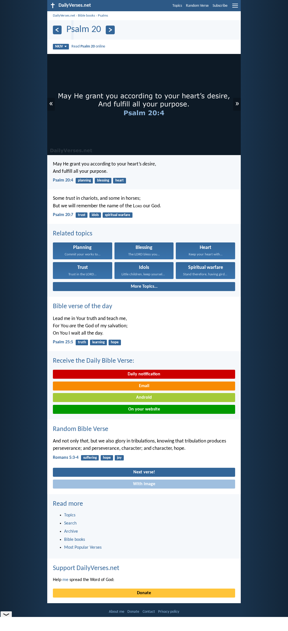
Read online (88, 46)
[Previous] (57, 30)
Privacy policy (168, 612)
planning (84, 180)
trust (82, 215)
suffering (90, 458)
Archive (71, 531)
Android (144, 397)
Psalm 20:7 (63, 215)
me (65, 580)
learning (98, 342)
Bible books (86, 15)
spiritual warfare (117, 215)
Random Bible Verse (80, 429)
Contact (149, 612)
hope (115, 342)
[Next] (110, 30)
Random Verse (197, 6)
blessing (103, 180)
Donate (144, 593)
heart (119, 180)
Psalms (103, 15)
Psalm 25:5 (63, 342)
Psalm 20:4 (63, 180)
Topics (177, 6)
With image (144, 484)
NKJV (59, 46)
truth (82, 342)
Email (144, 386)
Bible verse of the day (82, 306)
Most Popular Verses (83, 547)
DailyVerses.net (64, 15)
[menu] (235, 8)
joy (119, 458)
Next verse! (144, 472)
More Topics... (144, 286)
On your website (144, 409)
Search (70, 523)
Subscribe (220, 6)
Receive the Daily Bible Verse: (93, 361)
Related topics (72, 233)
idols (95, 215)
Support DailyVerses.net (86, 568)
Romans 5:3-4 (65, 457)
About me (116, 612)
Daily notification (144, 374)
